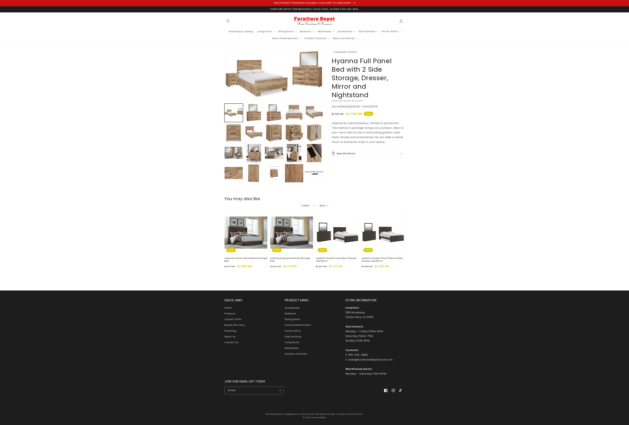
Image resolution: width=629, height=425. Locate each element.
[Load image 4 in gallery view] (294, 113)
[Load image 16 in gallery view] (233, 173)
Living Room (292, 342)
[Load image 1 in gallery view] (233, 113)
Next (323, 206)
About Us (229, 336)
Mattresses (291, 348)
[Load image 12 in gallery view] (254, 153)
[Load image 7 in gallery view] (254, 133)
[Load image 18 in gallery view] (274, 173)
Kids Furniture (293, 336)
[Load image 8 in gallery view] (274, 133)
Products (229, 313)
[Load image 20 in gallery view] (314, 173)
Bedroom (290, 313)
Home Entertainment (298, 325)
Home (228, 307)
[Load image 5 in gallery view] (314, 113)
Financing (230, 331)
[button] (228, 21)
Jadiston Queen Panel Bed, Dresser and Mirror (336, 259)
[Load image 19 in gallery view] (294, 173)
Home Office (293, 331)
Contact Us (231, 342)
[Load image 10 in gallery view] (314, 133)
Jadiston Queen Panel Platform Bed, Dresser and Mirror (382, 259)
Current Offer (232, 319)
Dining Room (292, 319)
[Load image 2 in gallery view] (254, 113)
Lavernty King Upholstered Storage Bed (290, 259)
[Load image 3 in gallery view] (274, 113)
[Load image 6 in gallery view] (233, 133)
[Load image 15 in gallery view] (314, 153)
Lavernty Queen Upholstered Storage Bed (245, 259)
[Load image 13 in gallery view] (274, 153)
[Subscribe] (279, 390)
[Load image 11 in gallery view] (233, 153)
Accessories (292, 307)
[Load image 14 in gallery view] (294, 153)
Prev (306, 206)
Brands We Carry (234, 325)
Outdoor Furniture (296, 353)
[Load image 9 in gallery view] (294, 133)
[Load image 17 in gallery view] (254, 173)
